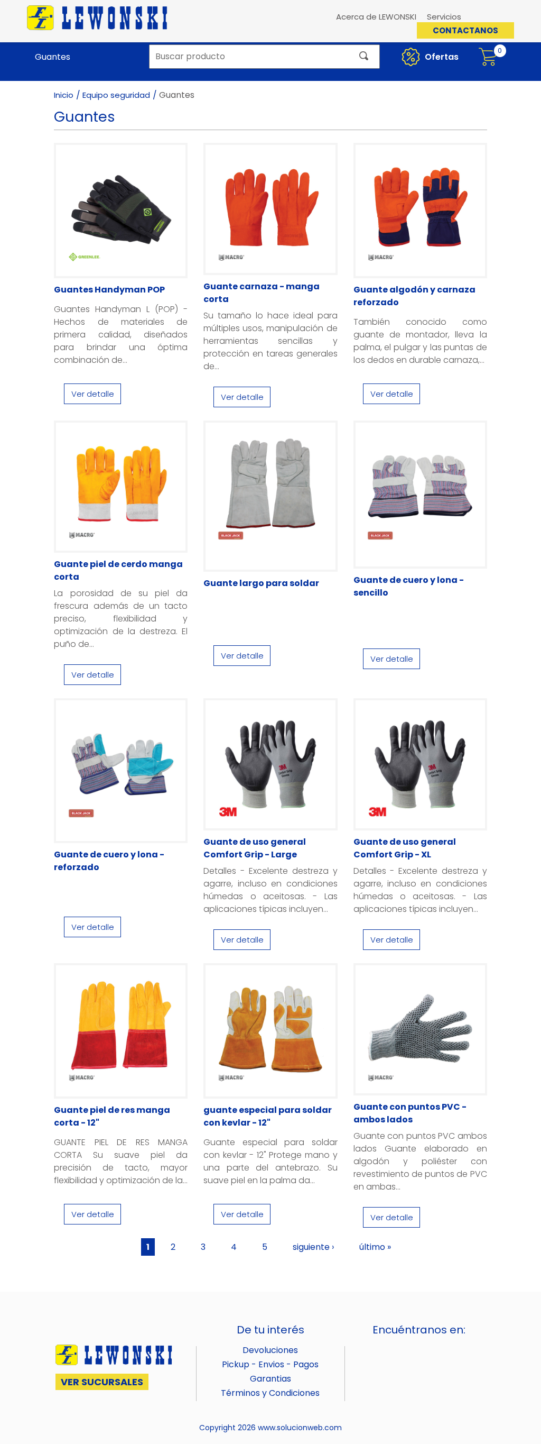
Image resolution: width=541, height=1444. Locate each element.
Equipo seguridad (116, 94)
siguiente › (313, 1247)
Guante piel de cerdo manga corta (118, 570)
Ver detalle (92, 393)
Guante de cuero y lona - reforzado (109, 860)
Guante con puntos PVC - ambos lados (410, 1113)
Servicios (444, 16)
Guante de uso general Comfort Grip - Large (254, 848)
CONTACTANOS (465, 30)
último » (375, 1247)
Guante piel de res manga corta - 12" (112, 1116)
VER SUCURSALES (102, 1381)
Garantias (270, 1379)
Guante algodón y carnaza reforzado (414, 296)
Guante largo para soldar (261, 583)
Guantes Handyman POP (109, 290)
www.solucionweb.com (300, 1427)
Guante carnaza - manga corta (261, 292)
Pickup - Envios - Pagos (270, 1364)
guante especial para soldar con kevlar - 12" (267, 1116)
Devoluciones (270, 1350)
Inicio (63, 94)
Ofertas (441, 57)
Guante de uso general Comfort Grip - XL (404, 848)
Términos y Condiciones (270, 1393)
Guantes (52, 57)
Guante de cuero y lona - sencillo (408, 586)
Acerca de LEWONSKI (376, 16)
